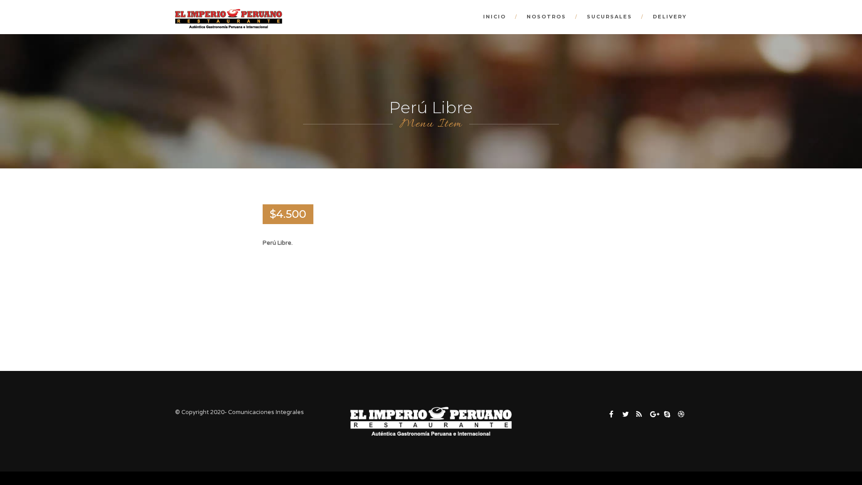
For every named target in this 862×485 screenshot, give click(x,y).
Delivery (670, 16)
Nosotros (546, 16)
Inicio (494, 16)
